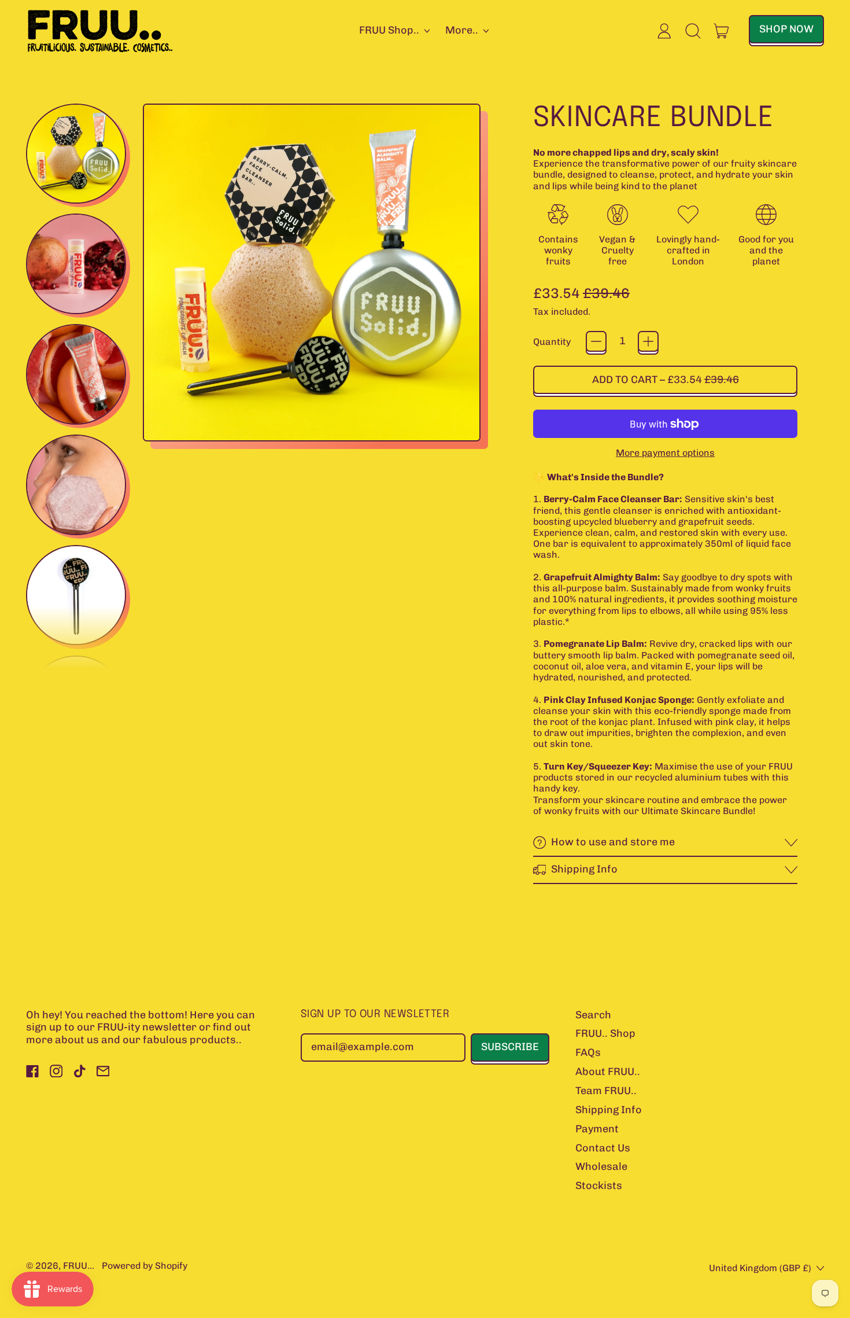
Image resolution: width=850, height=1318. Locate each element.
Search (593, 1014)
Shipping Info (608, 1109)
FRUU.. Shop (605, 1033)
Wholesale (601, 1166)
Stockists (598, 1185)
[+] (648, 341)
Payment (597, 1128)
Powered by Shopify (144, 1265)
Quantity (552, 341)
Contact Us (602, 1148)
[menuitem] (78, 156)
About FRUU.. (607, 1071)
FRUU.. (77, 1265)
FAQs (588, 1052)
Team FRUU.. (606, 1090)
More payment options (665, 452)
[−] (596, 341)
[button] (693, 30)
